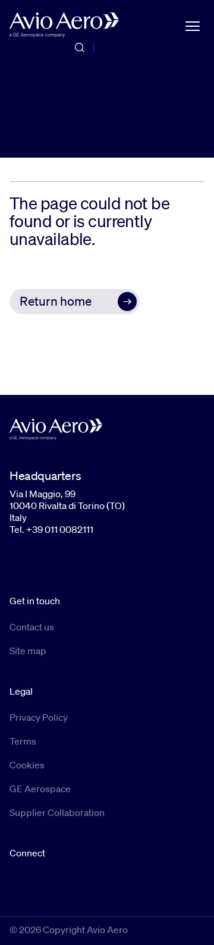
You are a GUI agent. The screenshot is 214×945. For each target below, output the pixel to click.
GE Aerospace (40, 789)
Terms (23, 741)
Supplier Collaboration (57, 812)
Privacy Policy (39, 717)
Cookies (27, 765)
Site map (28, 651)
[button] (75, 301)
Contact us (32, 627)
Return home (56, 301)
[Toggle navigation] (192, 25)
